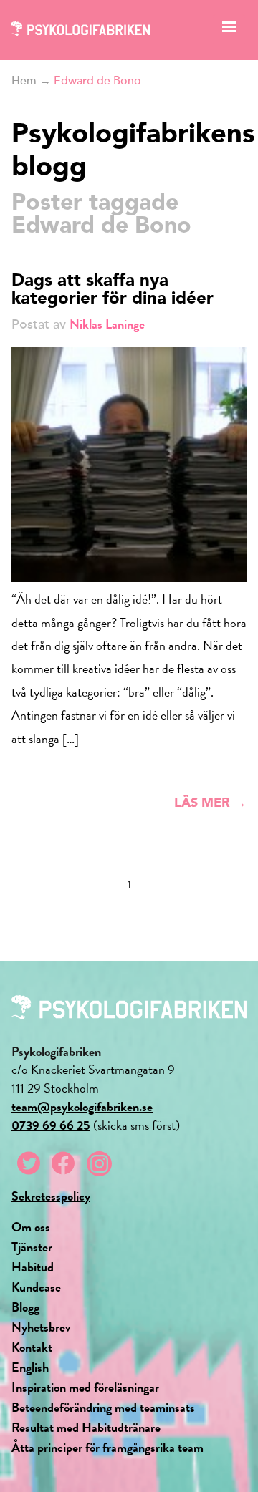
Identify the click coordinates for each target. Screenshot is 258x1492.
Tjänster (31, 1246)
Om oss (30, 1226)
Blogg (25, 1307)
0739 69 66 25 (50, 1125)
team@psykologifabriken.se (82, 1106)
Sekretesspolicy (50, 1196)
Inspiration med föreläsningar (85, 1387)
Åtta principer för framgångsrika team (107, 1447)
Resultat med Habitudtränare (86, 1427)
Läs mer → (210, 803)
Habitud (32, 1267)
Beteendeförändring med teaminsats (103, 1407)
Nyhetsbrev (41, 1327)
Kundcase (36, 1287)
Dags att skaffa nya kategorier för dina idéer (112, 290)
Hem (24, 81)
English (30, 1367)
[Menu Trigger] (229, 30)
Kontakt (31, 1347)
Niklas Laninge (107, 324)
